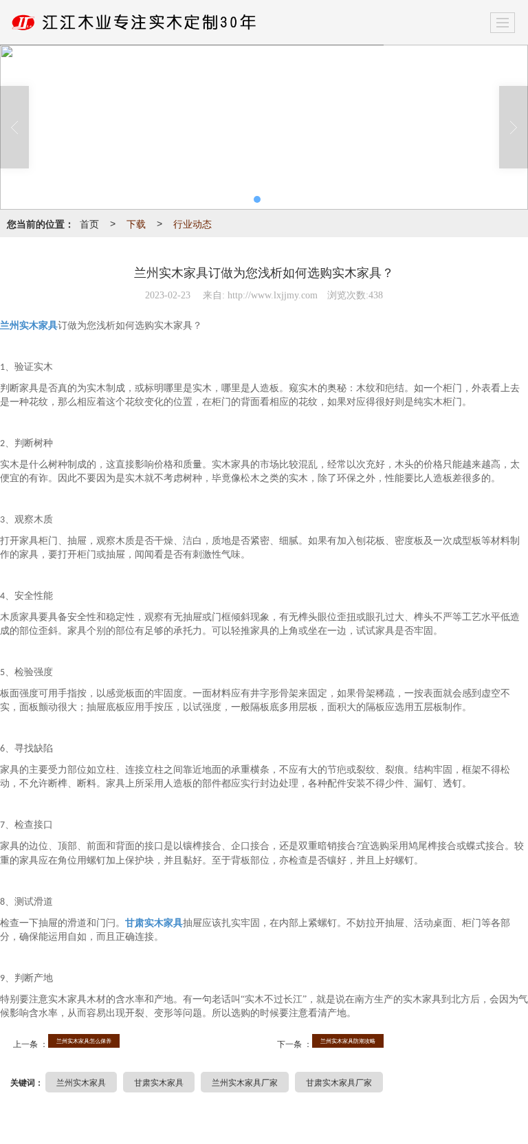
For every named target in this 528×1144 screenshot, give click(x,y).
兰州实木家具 (81, 1082)
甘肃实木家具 (159, 1082)
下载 (136, 223)
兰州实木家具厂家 (245, 1082)
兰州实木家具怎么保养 (83, 1040)
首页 (89, 223)
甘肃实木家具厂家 (339, 1082)
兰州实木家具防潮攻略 (347, 1040)
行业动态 (192, 223)
